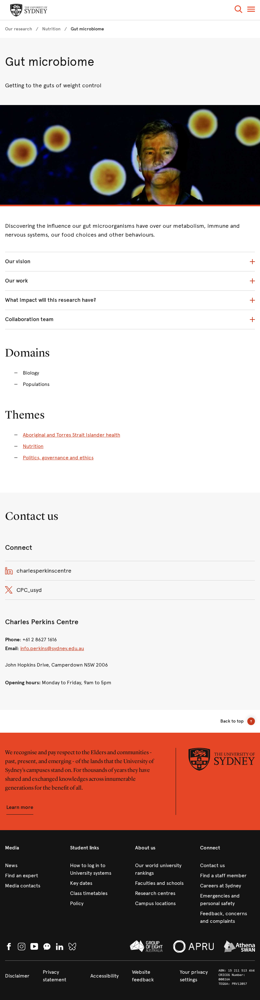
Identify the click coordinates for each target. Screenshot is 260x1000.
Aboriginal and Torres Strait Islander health (71, 435)
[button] (238, 10)
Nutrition (33, 446)
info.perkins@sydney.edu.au (52, 648)
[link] (18, 29)
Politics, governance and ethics (58, 458)
